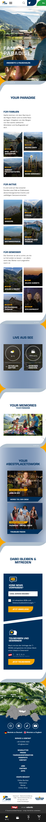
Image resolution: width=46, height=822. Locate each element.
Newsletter (23, 750)
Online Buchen (23, 780)
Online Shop (23, 788)
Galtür (3, 695)
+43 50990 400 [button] (23, 742)
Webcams (23, 783)
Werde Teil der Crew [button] (19, 499)
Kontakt (23, 760)
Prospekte (23, 757)
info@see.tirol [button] (23, 744)
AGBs (26, 600)
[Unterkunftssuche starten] (41, 3)
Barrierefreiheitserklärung (25, 798)
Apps (23, 771)
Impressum (16, 796)
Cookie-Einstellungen (23, 801)
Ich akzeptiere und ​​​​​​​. (25, 601)
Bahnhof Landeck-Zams (36, 699)
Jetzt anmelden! (21, 609)
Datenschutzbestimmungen (23, 603)
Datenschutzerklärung (26, 796)
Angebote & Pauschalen (18, 63)
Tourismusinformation (23, 755)
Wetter (23, 785)
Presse (23, 752)
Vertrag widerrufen (22, 799)
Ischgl (13, 694)
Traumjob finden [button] (17, 531)
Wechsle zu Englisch (34, 732)
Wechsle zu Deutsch (14, 732)
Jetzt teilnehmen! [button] (21, 662)
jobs (23, 766)
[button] (23, 3)
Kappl (20, 696)
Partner (23, 768)
